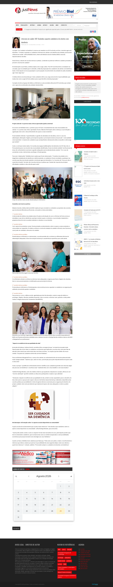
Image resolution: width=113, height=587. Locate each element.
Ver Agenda (87, 254)
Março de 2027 (84, 561)
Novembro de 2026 (85, 554)
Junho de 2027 (84, 567)
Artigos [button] (45, 25)
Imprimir (17, 528)
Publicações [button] (24, 25)
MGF (59, 549)
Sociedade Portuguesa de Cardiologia (64, 553)
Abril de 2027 (83, 563)
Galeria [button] (52, 25)
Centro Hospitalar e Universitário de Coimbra (66, 568)
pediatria (69, 561)
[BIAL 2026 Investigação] (72, 12)
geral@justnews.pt (85, 97)
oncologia (60, 557)
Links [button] (57, 25)
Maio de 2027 (83, 565)
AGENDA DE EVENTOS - (21, 469)
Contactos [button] (64, 25)
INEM (65, 564)
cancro (64, 549)
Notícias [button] (32, 25)
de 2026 (82, 549)
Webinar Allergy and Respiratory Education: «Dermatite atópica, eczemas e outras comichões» (91, 227)
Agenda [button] (39, 25)
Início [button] (17, 25)
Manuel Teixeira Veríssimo (64, 572)
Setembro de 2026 (85, 551)
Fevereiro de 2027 (85, 559)
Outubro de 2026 (84, 552)
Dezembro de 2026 (85, 556)
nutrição (69, 549)
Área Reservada (93, 2)
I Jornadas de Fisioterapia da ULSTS (92, 210)
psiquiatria (67, 557)
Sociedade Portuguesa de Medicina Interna (67, 576)
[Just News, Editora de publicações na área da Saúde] (30, 11)
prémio (60, 564)
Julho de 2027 (83, 568)
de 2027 (82, 558)
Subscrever (87, 101)
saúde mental (61, 561)
